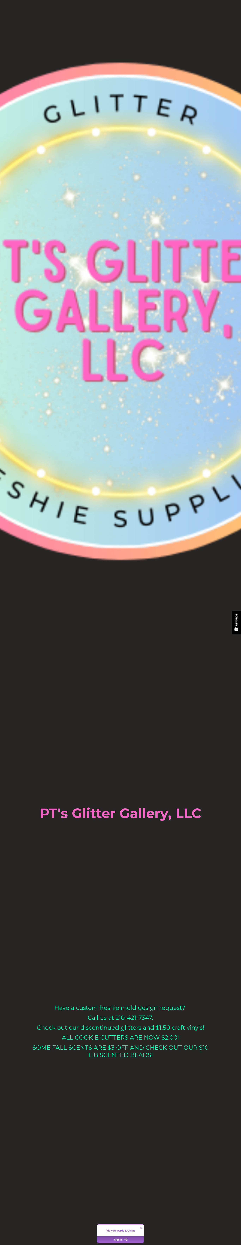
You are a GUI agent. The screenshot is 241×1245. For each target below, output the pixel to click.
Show (236, 622)
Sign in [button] (118, 1239)
